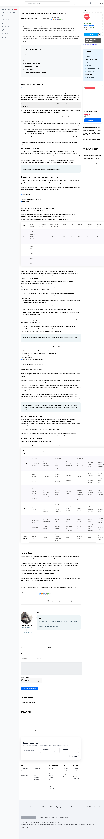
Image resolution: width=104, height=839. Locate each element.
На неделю (75, 768)
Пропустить (74, 756)
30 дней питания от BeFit (90, 111)
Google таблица (91, 71)
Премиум (65, 770)
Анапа (69, 806)
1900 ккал (51, 784)
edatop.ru (63, 829)
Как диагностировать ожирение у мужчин (32, 726)
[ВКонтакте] (52, 19)
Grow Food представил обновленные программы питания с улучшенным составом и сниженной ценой (92, 157)
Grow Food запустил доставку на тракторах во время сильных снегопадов (92, 141)
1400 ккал (51, 775)
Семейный (23, 773)
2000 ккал (51, 786)
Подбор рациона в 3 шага (92, 55)
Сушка (35, 783)
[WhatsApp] (60, 19)
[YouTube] (22, 817)
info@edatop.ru (30, 831)
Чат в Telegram (91, 77)
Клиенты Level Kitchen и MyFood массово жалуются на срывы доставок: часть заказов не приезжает (91, 148)
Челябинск (68, 807)
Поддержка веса (9, 15)
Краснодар (96, 806)
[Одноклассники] (54, 19)
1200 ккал (51, 771)
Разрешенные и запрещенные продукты (36, 60)
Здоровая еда (37, 768)
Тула (59, 807)
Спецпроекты (76, 778)
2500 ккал (51, 788)
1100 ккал (51, 770)
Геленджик (79, 806)
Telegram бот (91, 62)
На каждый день (77, 770)
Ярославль (73, 807)
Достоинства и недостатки (32, 63)
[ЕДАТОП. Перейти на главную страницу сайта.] (9, 3)
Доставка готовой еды (9, 9)
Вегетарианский (9, 30)
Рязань (42, 807)
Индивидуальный (38, 770)
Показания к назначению (32, 52)
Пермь (29, 807)
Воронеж (58, 806)
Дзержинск (64, 806)
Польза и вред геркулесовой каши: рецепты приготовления (36, 731)
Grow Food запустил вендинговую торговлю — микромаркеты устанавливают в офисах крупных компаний (92, 132)
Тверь (55, 807)
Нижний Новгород (51, 806)
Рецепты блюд (29, 69)
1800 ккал (51, 783)
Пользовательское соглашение (47, 817)
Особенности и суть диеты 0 (33, 49)
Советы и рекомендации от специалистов (36, 72)
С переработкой (24, 768)
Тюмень (63, 807)
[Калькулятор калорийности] (93, 44)
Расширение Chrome (93, 68)
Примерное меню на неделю (33, 66)
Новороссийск (24, 807)
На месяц (75, 771)
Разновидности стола (31, 58)
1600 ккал (51, 779)
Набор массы (8, 26)
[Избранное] (90, 3)
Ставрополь (50, 807)
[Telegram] (56, 19)
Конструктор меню (25, 771)
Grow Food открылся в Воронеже (91, 163)
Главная (22, 9)
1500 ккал (51, 777)
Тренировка (36, 781)
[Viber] (58, 19)
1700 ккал (51, 781)
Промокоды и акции (10, 12)
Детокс (6, 23)
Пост (64, 776)
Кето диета (36, 777)
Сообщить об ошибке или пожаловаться (33, 601)
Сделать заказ (92, 120)
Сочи (46, 807)
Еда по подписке (24, 770)
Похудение (7, 19)
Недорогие (7, 33)
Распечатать (46, 18)
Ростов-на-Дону (36, 807)
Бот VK (89, 65)
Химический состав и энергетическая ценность (38, 55)
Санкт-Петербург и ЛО (37, 806)
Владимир (73, 806)
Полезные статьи (29, 9)
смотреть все (35, 711)
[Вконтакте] (34, 817)
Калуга (91, 806)
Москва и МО (28, 806)
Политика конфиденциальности (62, 817)
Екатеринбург (86, 806)
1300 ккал (51, 773)
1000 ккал (51, 768)
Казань (44, 806)
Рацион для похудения (39, 773)
